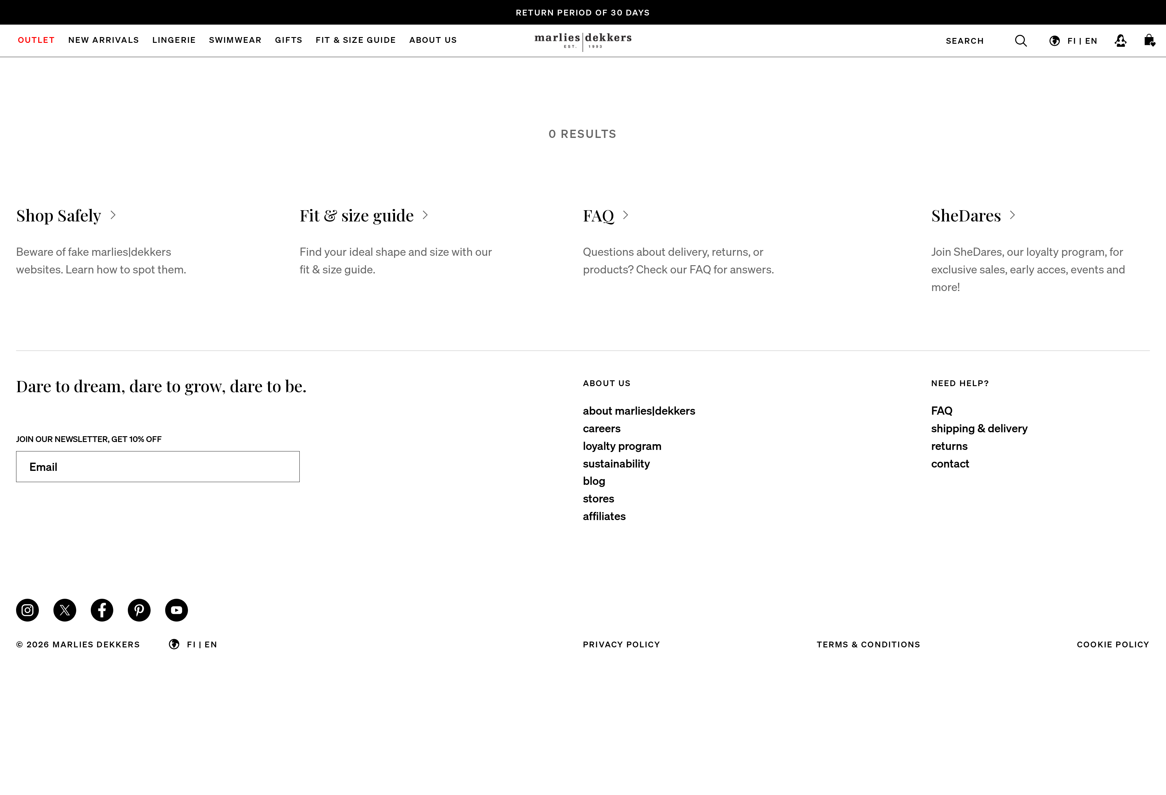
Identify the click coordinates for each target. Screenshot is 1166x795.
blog (594, 480)
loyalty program (622, 445)
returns (949, 445)
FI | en (1083, 41)
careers (602, 427)
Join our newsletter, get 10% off (89, 438)
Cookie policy (1113, 644)
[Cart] (1150, 41)
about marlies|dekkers (639, 410)
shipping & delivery (979, 427)
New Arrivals (103, 40)
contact (950, 463)
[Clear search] (1014, 41)
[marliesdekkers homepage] (583, 41)
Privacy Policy (621, 644)
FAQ (942, 410)
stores (598, 498)
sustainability (616, 463)
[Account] (1120, 41)
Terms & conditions (869, 644)
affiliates (604, 515)
